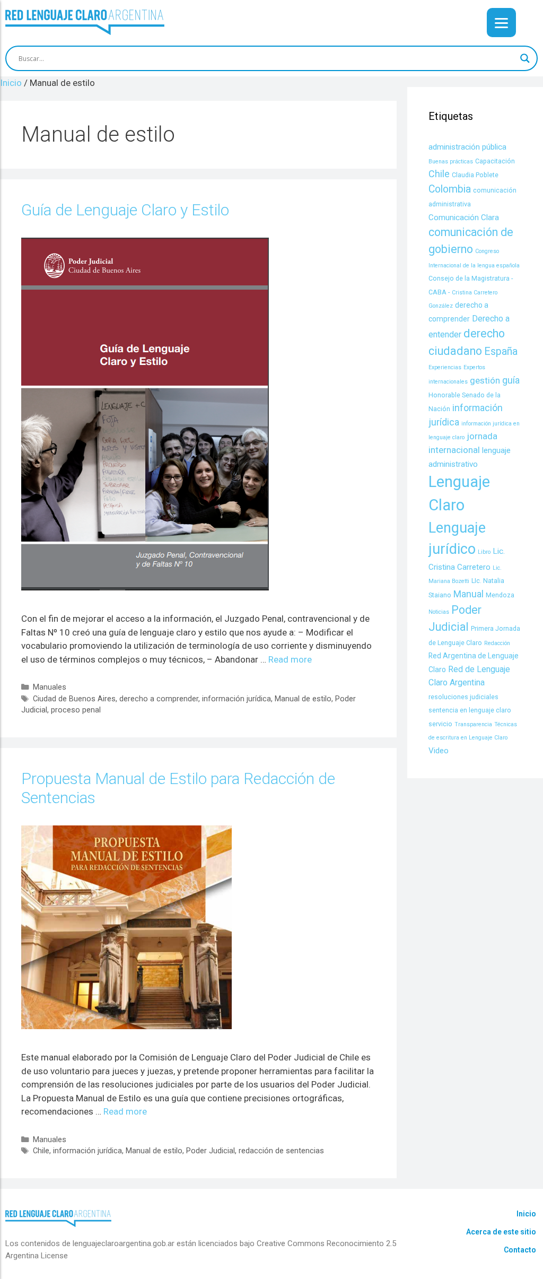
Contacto (520, 1250)
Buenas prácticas (450, 161)
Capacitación (495, 161)
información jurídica (236, 698)
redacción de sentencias (281, 1150)
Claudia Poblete (475, 175)
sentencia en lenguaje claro (469, 710)
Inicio (526, 1214)
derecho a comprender (158, 698)
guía (511, 380)
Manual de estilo (303, 698)
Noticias (438, 611)
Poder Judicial (210, 1150)
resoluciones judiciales (463, 697)
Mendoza (500, 595)
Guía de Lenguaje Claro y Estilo (125, 210)
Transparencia (473, 724)
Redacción (497, 643)
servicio (440, 724)
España (501, 351)
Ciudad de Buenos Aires (74, 698)
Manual (468, 593)
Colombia (449, 189)
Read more (290, 659)
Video (438, 750)
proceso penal (76, 710)
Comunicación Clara (463, 217)
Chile (41, 1150)
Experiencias (444, 367)
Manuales (49, 687)
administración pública (467, 147)
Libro (484, 552)
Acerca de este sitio (501, 1232)
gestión (485, 380)
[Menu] (501, 22)
